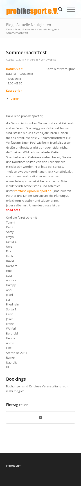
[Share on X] (40, 417)
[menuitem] (58, 9)
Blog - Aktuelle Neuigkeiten (28, 24)
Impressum (13, 465)
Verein (34, 59)
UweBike (51, 59)
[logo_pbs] (33, 9)
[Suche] (58, 9)
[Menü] (69, 9)
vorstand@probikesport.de (32, 191)
